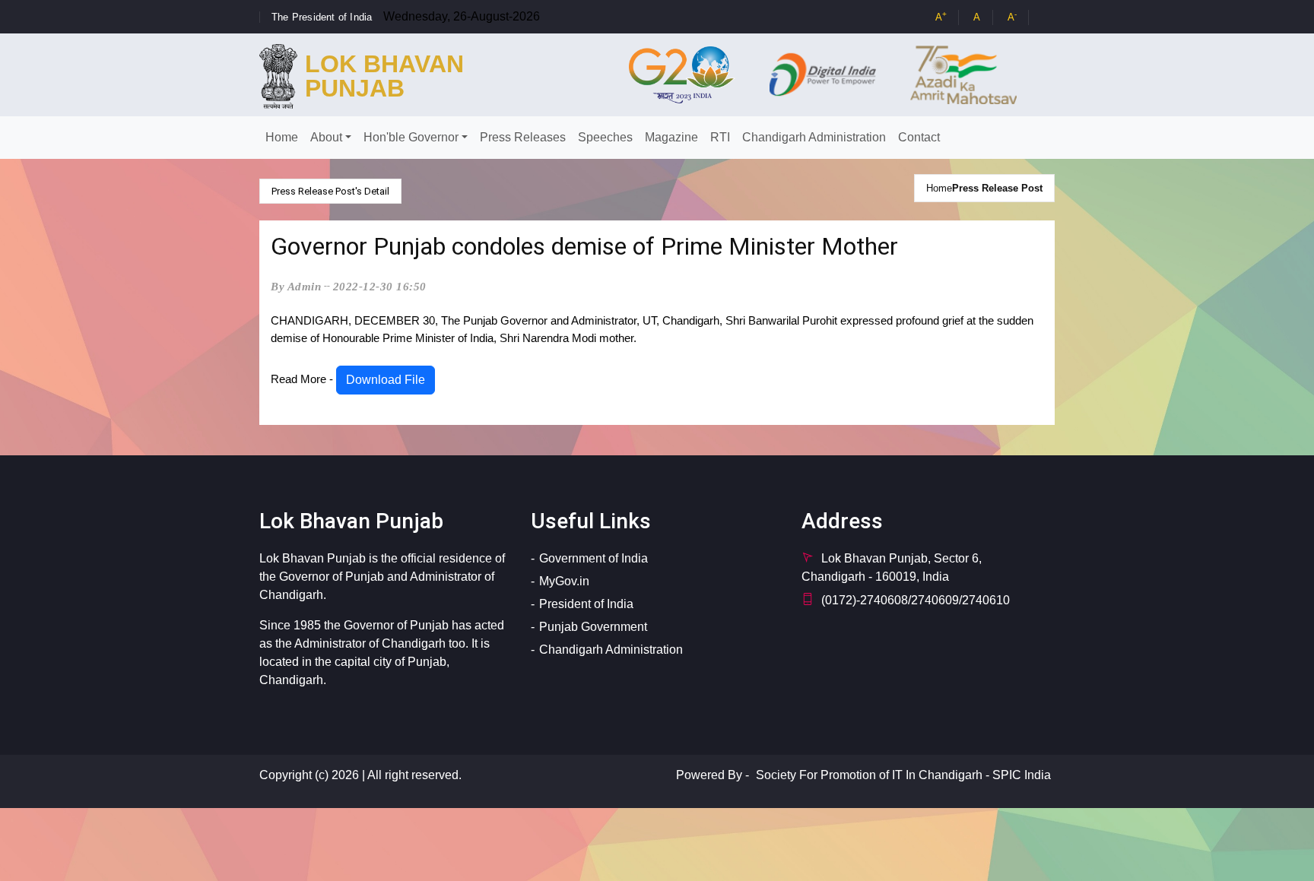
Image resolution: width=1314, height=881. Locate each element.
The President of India (321, 17)
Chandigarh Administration (814, 137)
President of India (586, 603)
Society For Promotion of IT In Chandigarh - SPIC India (903, 774)
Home (281, 137)
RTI (720, 137)
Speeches (605, 137)
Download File (385, 379)
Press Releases (523, 137)
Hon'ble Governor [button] (411, 137)
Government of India (593, 558)
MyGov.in (564, 581)
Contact (919, 137)
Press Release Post (997, 188)
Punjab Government (593, 626)
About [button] (326, 137)
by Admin (296, 286)
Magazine (671, 137)
